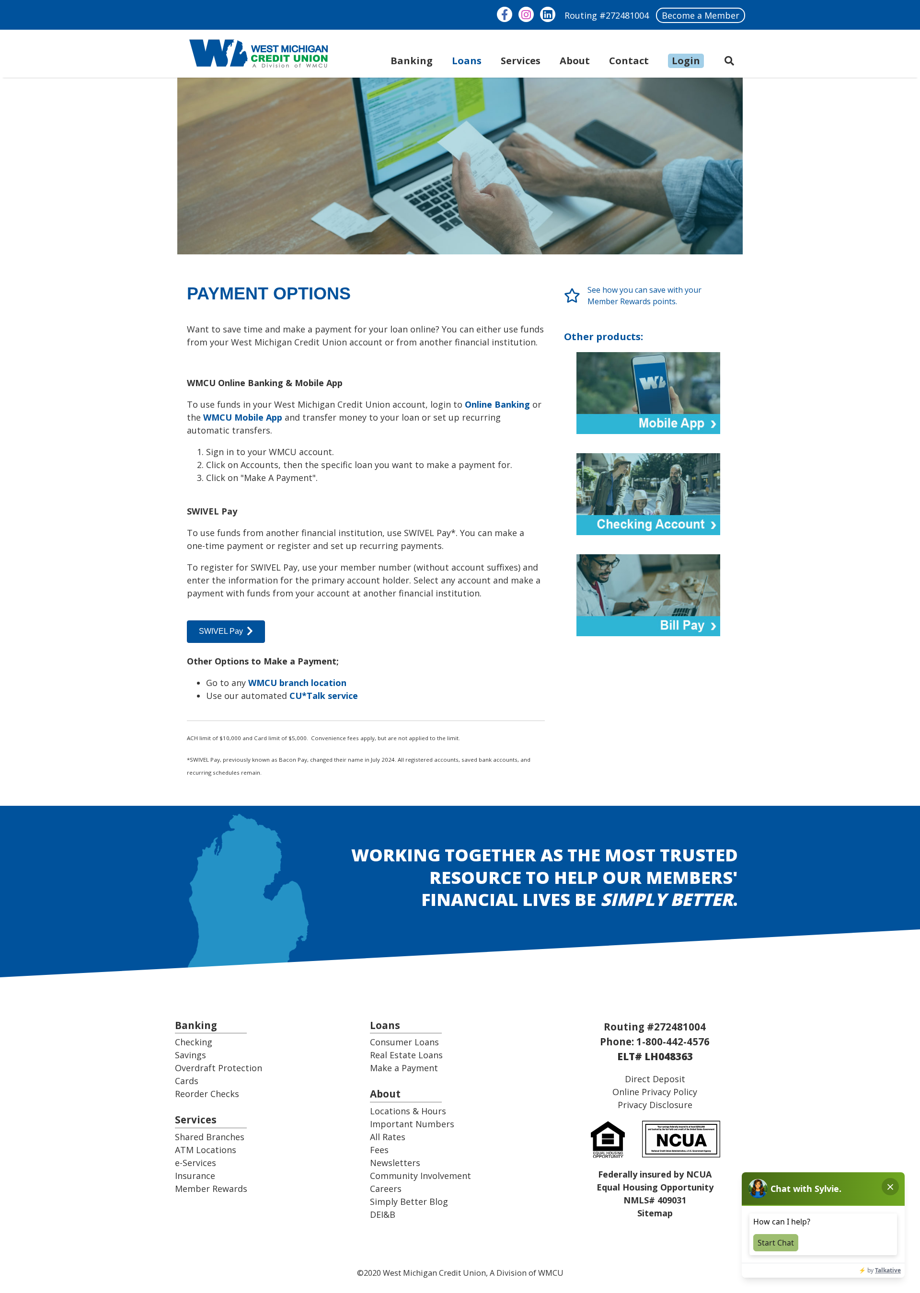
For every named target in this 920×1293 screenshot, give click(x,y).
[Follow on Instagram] (526, 14)
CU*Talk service (323, 695)
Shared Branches (209, 1137)
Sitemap (655, 1213)
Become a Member (700, 15)
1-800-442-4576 (673, 1041)
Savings (190, 1055)
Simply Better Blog (409, 1201)
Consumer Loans (404, 1042)
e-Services (195, 1162)
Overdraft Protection (218, 1068)
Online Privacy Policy (654, 1092)
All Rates (387, 1137)
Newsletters (395, 1162)
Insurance (195, 1175)
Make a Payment (404, 1068)
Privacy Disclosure (655, 1104)
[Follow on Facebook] (504, 14)
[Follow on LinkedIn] (547, 14)
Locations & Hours (408, 1111)
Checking (193, 1042)
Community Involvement (420, 1175)
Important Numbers (412, 1124)
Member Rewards (211, 1188)
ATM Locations (205, 1150)
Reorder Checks (207, 1093)
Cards (186, 1081)
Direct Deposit (655, 1079)
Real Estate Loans (406, 1055)
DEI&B (382, 1214)
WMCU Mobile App (242, 417)
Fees (379, 1150)
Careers (386, 1188)
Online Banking (497, 404)
